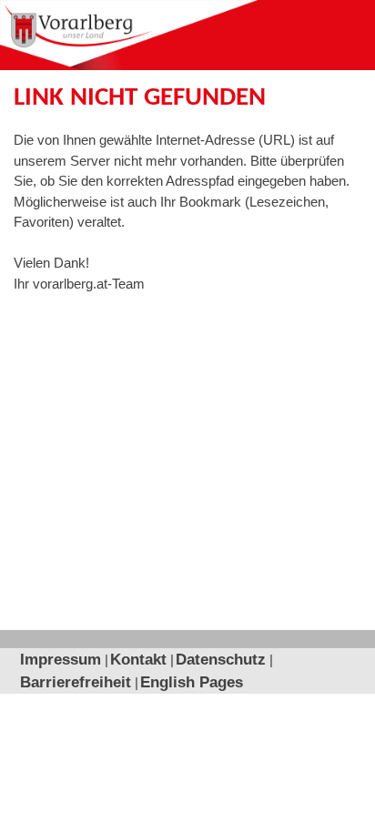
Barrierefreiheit (75, 682)
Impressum (60, 659)
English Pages (191, 682)
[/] (129, 35)
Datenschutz (221, 659)
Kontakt (138, 659)
